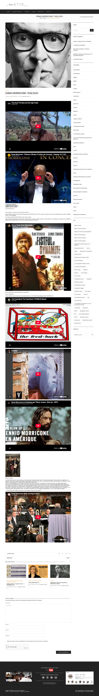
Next (68, 558)
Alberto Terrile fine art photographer (82, 231)
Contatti (48, 11)
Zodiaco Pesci (77, 323)
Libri (74, 146)
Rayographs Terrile (84, 311)
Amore (75, 77)
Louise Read (77, 307)
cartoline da (76, 92)
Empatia (76, 272)
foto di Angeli (84, 272)
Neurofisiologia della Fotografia (82, 169)
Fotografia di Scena (78, 126)
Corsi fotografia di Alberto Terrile (81, 263)
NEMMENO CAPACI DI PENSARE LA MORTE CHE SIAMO (58, 583)
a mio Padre (76, 73)
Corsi (74, 100)
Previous (9, 558)
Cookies (22, 691)
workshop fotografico (79, 214)
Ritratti (14, 581)
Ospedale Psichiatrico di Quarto (82, 176)
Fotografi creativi (78, 291)
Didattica (75, 103)
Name (7, 624)
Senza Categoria (77, 199)
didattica (85, 269)
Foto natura (87, 291)
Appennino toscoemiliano (86, 251)
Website (7, 635)
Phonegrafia (76, 180)
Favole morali (77, 122)
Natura (75, 165)
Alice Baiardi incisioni (79, 248)
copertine (76, 96)
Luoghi (75, 150)
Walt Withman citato (87, 320)
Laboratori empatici (78, 143)
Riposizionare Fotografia (80, 192)
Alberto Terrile (16, 11)
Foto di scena (77, 276)
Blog (34, 11)
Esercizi (75, 111)
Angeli (75, 81)
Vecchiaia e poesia (84, 317)
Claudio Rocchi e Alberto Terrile (81, 257)
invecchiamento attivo (79, 297)
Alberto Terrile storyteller (80, 237)
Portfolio (40, 11)
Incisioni (85, 294)
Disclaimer (27, 691)
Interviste (34, 580)
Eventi (75, 115)
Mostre (27, 11)
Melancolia (85, 307)
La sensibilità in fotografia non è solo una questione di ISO (82, 304)
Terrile (75, 317)
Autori (44, 18)
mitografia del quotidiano (80, 154)
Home (8, 11)
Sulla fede (76, 203)
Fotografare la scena (79, 279)
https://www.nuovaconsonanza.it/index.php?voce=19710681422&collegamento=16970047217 (29, 296)
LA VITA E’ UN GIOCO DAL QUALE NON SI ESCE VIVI (82, 138)
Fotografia (88, 279)
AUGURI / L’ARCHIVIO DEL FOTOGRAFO (82, 41)
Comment (7, 602)
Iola (88, 297)
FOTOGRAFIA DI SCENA (79, 285)
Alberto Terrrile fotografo (80, 241)
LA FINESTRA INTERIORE (79, 45)
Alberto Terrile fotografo (79, 234)
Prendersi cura (77, 184)
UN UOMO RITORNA (77, 59)
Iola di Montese (77, 300)
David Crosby (77, 269)
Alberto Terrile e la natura (80, 228)
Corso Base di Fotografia (80, 266)
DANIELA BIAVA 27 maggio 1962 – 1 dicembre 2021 (16, 584)
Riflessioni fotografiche (80, 188)
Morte (75, 311)
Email (7, 630)
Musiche (75, 161)
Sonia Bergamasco (33, 582)
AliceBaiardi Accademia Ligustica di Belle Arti (82, 244)
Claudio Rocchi (77, 254)
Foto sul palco (77, 294)
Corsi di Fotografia (78, 260)
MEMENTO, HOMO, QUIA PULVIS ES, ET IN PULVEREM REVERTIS (82, 54)
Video (74, 210)
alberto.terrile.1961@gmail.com (49, 684)
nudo (14, 580)
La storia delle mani (78, 134)
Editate (75, 107)
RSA (75, 314)
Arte (8, 580)
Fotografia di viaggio (79, 288)
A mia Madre (76, 70)
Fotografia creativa (78, 282)
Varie (74, 207)
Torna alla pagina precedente (86, 16)
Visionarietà (77, 320)
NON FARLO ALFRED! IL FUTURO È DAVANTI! (81, 49)
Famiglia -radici (77, 119)
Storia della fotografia (84, 314)
